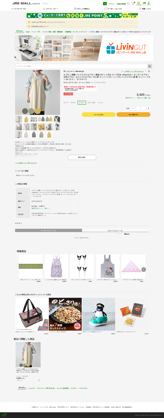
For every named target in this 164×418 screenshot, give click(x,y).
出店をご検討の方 (116, 407)
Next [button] (49, 92)
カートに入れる (98, 114)
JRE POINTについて (63, 407)
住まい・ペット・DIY (33, 32)
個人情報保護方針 (127, 407)
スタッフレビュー (115, 230)
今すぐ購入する (133, 114)
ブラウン (73, 102)
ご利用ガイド (35, 407)
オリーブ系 (91, 102)
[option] (37, 92)
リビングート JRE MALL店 (45, 388)
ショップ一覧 (44, 407)
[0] (133, 3)
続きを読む (82, 157)
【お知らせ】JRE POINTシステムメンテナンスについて (48, 22)
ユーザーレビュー (48, 230)
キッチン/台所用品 (63, 388)
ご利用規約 (88, 407)
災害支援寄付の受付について (40, 26)
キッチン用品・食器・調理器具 (53, 32)
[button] (143, 269)
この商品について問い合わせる (134, 71)
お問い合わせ (52, 407)
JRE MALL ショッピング (19, 31)
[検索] (149, 66)
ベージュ (100, 102)
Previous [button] (25, 92)
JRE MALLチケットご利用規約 (101, 407)
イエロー (82, 102)
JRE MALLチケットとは (77, 407)
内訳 (149, 98)
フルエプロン (83, 388)
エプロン (74, 388)
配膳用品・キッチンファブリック (76, 32)
